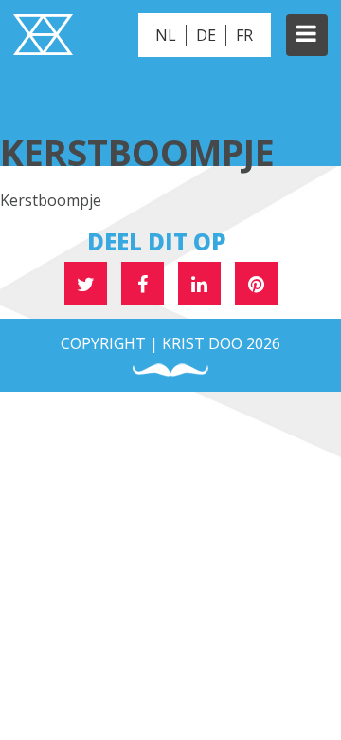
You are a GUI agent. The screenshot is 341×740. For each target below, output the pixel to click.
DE (206, 35)
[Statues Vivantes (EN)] (43, 37)
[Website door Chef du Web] (170, 370)
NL (165, 35)
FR (244, 35)
